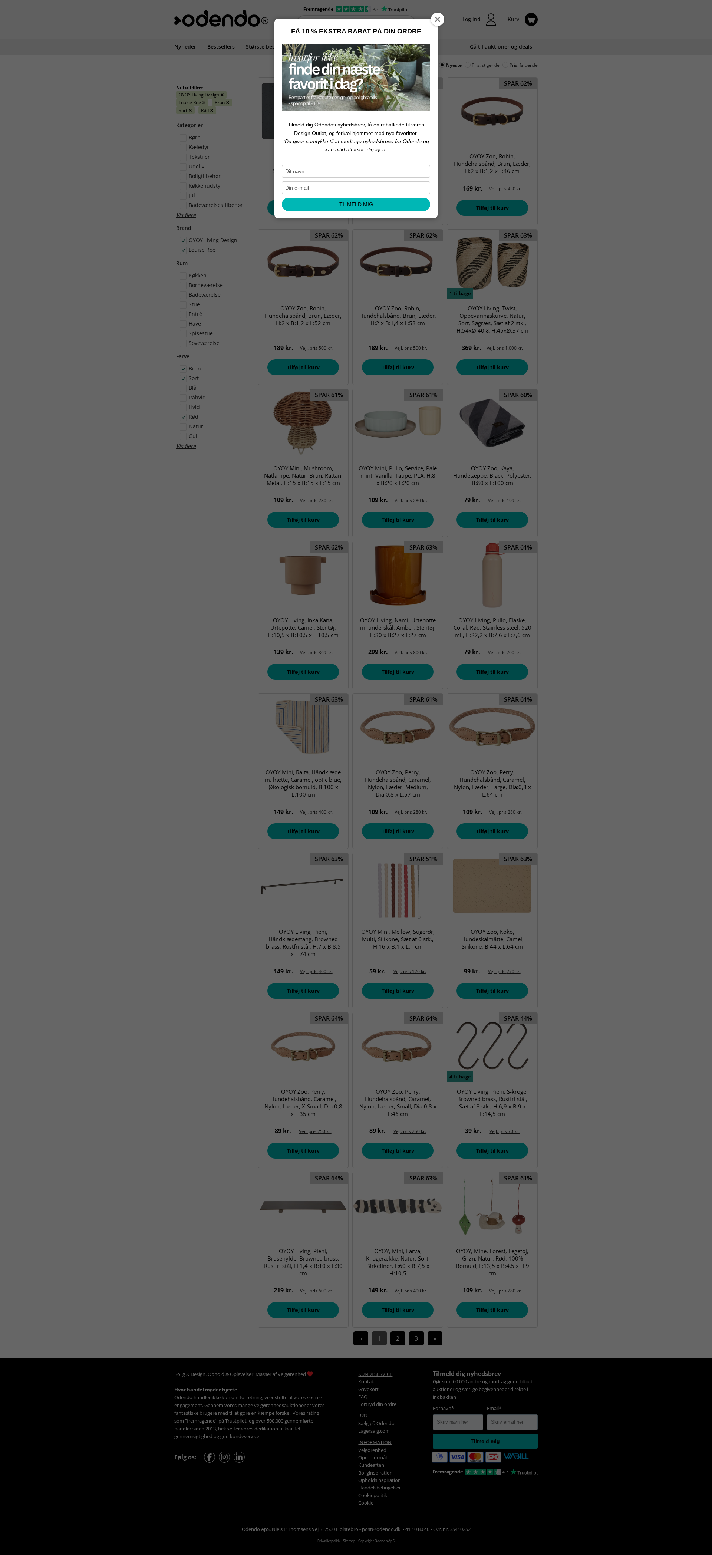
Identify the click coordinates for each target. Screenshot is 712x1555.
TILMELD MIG (356, 204)
